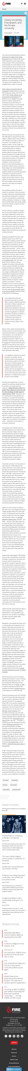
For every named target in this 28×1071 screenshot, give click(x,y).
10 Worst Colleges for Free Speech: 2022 (14, 944)
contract (6, 342)
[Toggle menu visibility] (25, 3)
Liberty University (16, 789)
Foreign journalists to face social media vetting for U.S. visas (12, 900)
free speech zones (13, 742)
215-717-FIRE (18, 1025)
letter (23, 684)
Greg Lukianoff (9, 33)
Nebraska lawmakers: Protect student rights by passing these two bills (13, 935)
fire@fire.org (9, 1025)
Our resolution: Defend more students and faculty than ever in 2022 (15, 954)
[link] (6, 3)
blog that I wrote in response (10, 711)
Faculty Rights (15, 780)
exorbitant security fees (13, 724)
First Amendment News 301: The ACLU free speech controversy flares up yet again (14, 966)
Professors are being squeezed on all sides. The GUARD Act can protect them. (13, 877)
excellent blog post (20, 688)
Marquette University (13, 670)
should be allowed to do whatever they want (14, 435)
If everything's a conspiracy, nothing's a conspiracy (12, 836)
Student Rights (6, 789)
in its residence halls (7, 260)
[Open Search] (22, 4)
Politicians (5, 785)
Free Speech (5, 780)
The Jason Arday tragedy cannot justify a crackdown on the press (13, 858)
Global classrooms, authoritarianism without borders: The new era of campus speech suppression (15, 979)
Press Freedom (13, 785)
